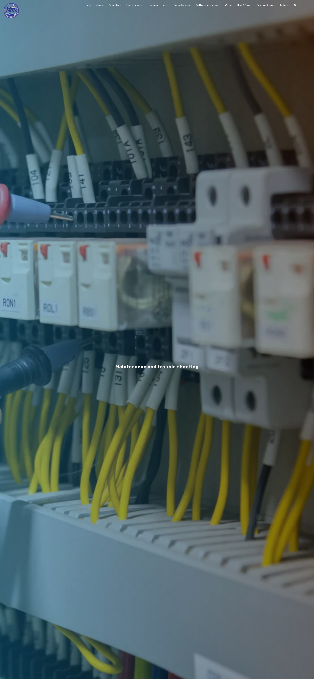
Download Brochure (266, 5)
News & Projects (244, 5)
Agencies (228, 5)
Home (88, 5)
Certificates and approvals (208, 5)
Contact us (284, 5)
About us (100, 5)
